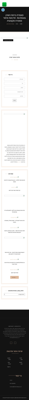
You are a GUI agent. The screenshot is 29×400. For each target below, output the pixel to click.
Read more (16, 59)
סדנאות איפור (20, 363)
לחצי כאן (19, 162)
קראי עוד (13, 277)
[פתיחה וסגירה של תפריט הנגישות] (3, 9)
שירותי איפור (21, 358)
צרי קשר (8, 366)
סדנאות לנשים (9, 358)
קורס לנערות (9, 363)
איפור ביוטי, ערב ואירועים (8, 40)
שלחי (14, 100)
